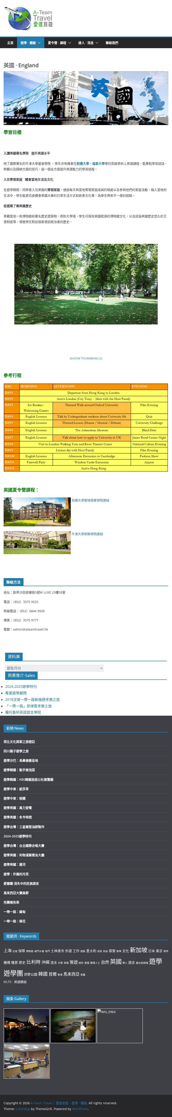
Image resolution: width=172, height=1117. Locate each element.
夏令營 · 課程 (57, 43)
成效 (99, 951)
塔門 (47, 951)
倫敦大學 (98, 163)
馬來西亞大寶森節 (16, 893)
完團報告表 (11, 902)
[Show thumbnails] (86, 358)
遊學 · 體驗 (28, 43)
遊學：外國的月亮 (16, 874)
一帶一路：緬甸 (15, 912)
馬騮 (82, 974)
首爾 (53, 974)
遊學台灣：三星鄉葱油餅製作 (24, 827)
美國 (86, 962)
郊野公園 (30, 974)
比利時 (33, 962)
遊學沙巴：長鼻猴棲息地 (21, 760)
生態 (60, 962)
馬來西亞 (71, 974)
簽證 (74, 962)
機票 (14, 962)
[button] (28, 18)
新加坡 (138, 950)
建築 (82, 951)
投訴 (105, 951)
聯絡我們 (112, 43)
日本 (151, 950)
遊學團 (13, 973)
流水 (53, 962)
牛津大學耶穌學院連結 (87, 534)
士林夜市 (57, 950)
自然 (105, 962)
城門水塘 (39, 951)
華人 (125, 962)
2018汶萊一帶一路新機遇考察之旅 (32, 699)
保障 (21, 950)
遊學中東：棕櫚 (15, 798)
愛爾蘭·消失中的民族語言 (21, 883)
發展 (66, 962)
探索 (112, 950)
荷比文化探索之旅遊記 (19, 741)
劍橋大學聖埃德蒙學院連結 (90, 500)
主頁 (10, 43)
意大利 (91, 950)
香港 (60, 974)
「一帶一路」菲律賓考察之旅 (28, 706)
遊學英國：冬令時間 (18, 817)
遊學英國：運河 (15, 864)
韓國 (43, 974)
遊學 (155, 961)
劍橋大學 (83, 163)
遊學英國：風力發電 (18, 808)
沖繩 (45, 962)
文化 (125, 950)
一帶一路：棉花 (15, 921)
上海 (8, 950)
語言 (131, 962)
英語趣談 (20, 982)
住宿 (15, 951)
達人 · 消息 (86, 43)
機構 (7, 962)
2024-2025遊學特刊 (21, 686)
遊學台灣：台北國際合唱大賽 (24, 845)
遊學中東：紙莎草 (16, 789)
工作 (76, 950)
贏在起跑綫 (142, 962)
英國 (116, 961)
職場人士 (95, 962)
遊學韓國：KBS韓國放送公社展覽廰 (28, 779)
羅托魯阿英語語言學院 (23, 712)
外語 (68, 950)
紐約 (81, 962)
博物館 (29, 951)
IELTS (7, 982)
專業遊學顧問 (16, 693)
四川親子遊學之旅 (16, 751)
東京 (159, 950)
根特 (165, 951)
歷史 (22, 962)
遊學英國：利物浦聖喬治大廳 (24, 855)
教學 (118, 951)
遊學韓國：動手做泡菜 (19, 770)
